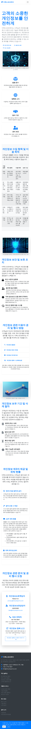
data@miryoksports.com (16, 610)
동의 (4, 726)
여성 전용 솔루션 (5, 692)
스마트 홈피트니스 (6, 681)
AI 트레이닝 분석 (5, 676)
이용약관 (3, 712)
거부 (8, 726)
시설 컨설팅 (4, 690)
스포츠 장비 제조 (5, 689)
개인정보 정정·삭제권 (12, 350)
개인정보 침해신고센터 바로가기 (15, 637)
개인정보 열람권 (10, 344)
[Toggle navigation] (28, 2)
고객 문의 (3, 705)
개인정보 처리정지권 (12, 355)
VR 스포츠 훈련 (5, 678)
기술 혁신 (3, 703)
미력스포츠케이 (8, 2)
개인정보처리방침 (6, 714)
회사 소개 (3, 701)
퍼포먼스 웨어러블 (6, 680)
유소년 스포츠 (5, 694)
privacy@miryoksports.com (15, 600)
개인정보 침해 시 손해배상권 (14, 360)
